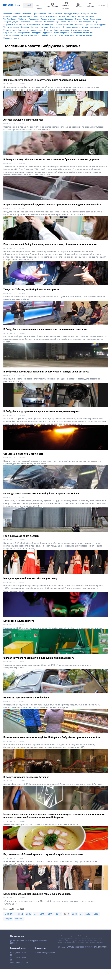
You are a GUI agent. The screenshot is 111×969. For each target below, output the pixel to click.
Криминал (72, 22)
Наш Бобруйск (33, 24)
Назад (20, 914)
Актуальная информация (14, 24)
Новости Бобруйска (12, 14)
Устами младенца (11, 35)
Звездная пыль (10, 30)
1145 (42, 914)
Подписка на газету (71, 27)
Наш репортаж (85, 22)
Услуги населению (11, 27)
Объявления (52, 7)
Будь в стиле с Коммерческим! (16, 32)
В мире (78, 19)
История (85, 14)
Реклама (25, 27)
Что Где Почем (9, 19)
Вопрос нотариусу (84, 35)
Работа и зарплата (86, 16)
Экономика (69, 35)
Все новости (39, 6)
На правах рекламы (39, 27)
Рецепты (48, 30)
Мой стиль (71, 16)
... (35, 914)
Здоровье (79, 24)
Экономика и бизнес (80, 30)
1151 (87, 914)
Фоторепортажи (10, 16)
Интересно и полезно (28, 16)
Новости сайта (36, 30)
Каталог (78, 7)
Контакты (90, 7)
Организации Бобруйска (95, 24)
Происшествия (39, 14)
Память (94, 14)
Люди (85, 19)
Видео (96, 22)
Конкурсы (36, 32)
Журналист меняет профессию (56, 32)
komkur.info (62, 940)
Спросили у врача (11, 38)
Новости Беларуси (65, 19)
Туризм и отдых (48, 19)
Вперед (8, 918)
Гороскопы (23, 30)
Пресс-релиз (95, 19)
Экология (38, 22)
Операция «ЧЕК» (48, 35)
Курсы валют (55, 27)
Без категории (26, 22)
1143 (28, 914)
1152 (96, 914)
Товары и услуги (10, 22)
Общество (26, 14)
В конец (19, 918)
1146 (50, 914)
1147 (58, 914)
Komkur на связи (55, 14)
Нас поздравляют (61, 30)
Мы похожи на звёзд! (30, 35)
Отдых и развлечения (90, 27)
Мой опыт (22, 19)
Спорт (63, 22)
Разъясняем (34, 19)
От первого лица (51, 22)
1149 (74, 914)
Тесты (60, 35)
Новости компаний (66, 6)
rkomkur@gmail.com (19, 962)
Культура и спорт (71, 14)
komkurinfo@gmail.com (45, 952)
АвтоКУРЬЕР (47, 24)
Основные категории (64, 24)
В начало (9, 914)
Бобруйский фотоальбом (82, 32)
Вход (103, 5)
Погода (61, 16)
